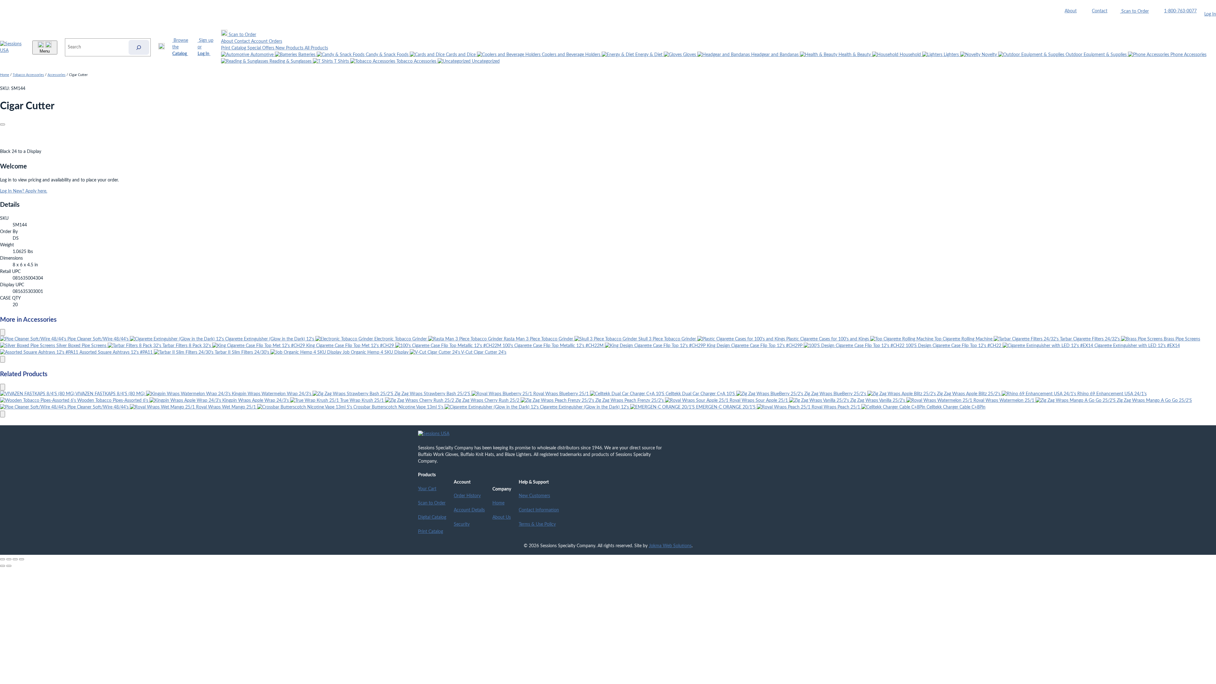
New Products (290, 48)
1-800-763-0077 (1180, 11)
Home (4, 75)
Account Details (469, 510)
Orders (275, 41)
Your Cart (427, 489)
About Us (501, 517)
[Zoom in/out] (2, 559)
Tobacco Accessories (28, 75)
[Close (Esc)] (21, 559)
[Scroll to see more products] (2, 359)
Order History (467, 496)
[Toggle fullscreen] (8, 559)
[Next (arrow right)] (8, 566)
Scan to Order (432, 503)
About (1071, 11)
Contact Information (539, 510)
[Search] (139, 47)
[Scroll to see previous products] (2, 332)
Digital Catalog (432, 517)
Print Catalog (234, 48)
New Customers (534, 496)
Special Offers (261, 48)
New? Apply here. (30, 191)
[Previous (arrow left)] (2, 566)
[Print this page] (2, 124)
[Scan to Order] (161, 47)
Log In (1210, 14)
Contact (1099, 11)
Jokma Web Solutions (670, 546)
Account (260, 41)
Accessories (57, 75)
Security (462, 524)
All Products (316, 48)
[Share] (15, 559)
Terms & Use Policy (537, 524)
